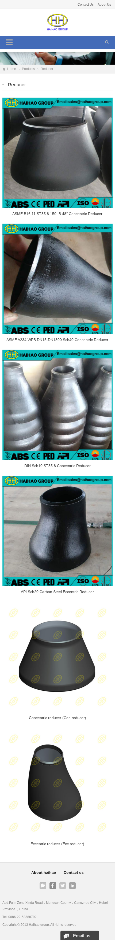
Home (11, 69)
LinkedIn (72, 885)
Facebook (52, 885)
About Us (104, 4)
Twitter (62, 885)
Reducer (17, 84)
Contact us (74, 872)
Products (28, 69)
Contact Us (86, 4)
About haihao (43, 872)
